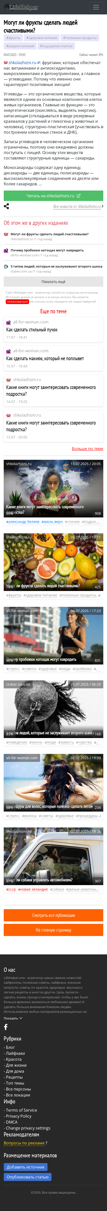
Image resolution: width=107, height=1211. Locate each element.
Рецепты (14, 1077)
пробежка (83, 668)
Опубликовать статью (28, 1177)
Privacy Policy (18, 1116)
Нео (99, 668)
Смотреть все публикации (53, 915)
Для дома (15, 1071)
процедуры (88, 815)
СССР (12, 889)
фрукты (14, 38)
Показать (11, 1018)
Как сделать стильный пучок (31, 329)
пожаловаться (17, 301)
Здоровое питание (43, 38)
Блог (10, 1047)
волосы (30, 815)
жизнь (37, 742)
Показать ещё (53, 281)
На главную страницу (53, 930)
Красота (14, 1059)
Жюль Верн (53, 521)
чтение (73, 521)
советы (30, 668)
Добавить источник (26, 1167)
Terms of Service (21, 1110)
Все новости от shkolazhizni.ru (77, 206)
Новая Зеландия (34, 889)
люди (65, 668)
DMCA (11, 1122)
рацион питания (21, 46)
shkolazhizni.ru (27, 379)
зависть (67, 742)
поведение (17, 742)
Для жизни (16, 1065)
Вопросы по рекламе (24, 1143)
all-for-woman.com (31, 322)
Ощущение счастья (57, 46)
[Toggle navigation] (96, 7)
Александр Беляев (23, 521)
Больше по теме (87, 448)
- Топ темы (14, 1083)
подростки (93, 521)
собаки (58, 889)
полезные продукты (81, 38)
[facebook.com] (6, 1028)
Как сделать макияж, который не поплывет (45, 358)
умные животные (83, 889)
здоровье (49, 668)
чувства (85, 742)
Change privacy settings (28, 1128)
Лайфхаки (15, 1053)
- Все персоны (17, 1089)
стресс (14, 668)
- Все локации (17, 1095)
